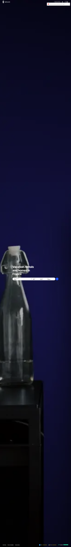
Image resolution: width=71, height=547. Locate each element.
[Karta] (6, 2)
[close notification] (68, 4)
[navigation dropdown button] (66, 2)
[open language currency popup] (62, 2)
